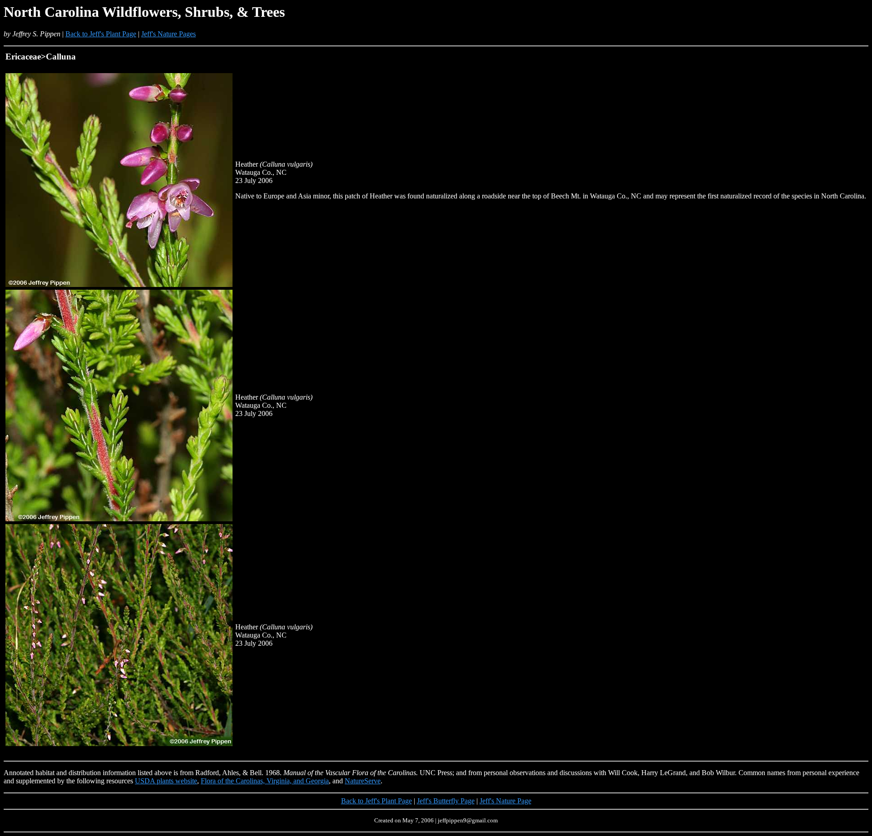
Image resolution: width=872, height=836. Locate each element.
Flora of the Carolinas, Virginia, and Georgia (265, 781)
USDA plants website (166, 781)
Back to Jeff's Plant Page (100, 34)
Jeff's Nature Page (505, 801)
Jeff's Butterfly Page (446, 801)
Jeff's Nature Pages (168, 34)
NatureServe (363, 781)
